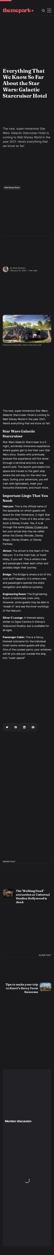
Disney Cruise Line (36, 527)
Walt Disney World (11, 187)
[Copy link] (33, 727)
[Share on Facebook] (15, 727)
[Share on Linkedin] (24, 727)
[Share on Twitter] (7, 727)
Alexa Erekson (19, 268)
